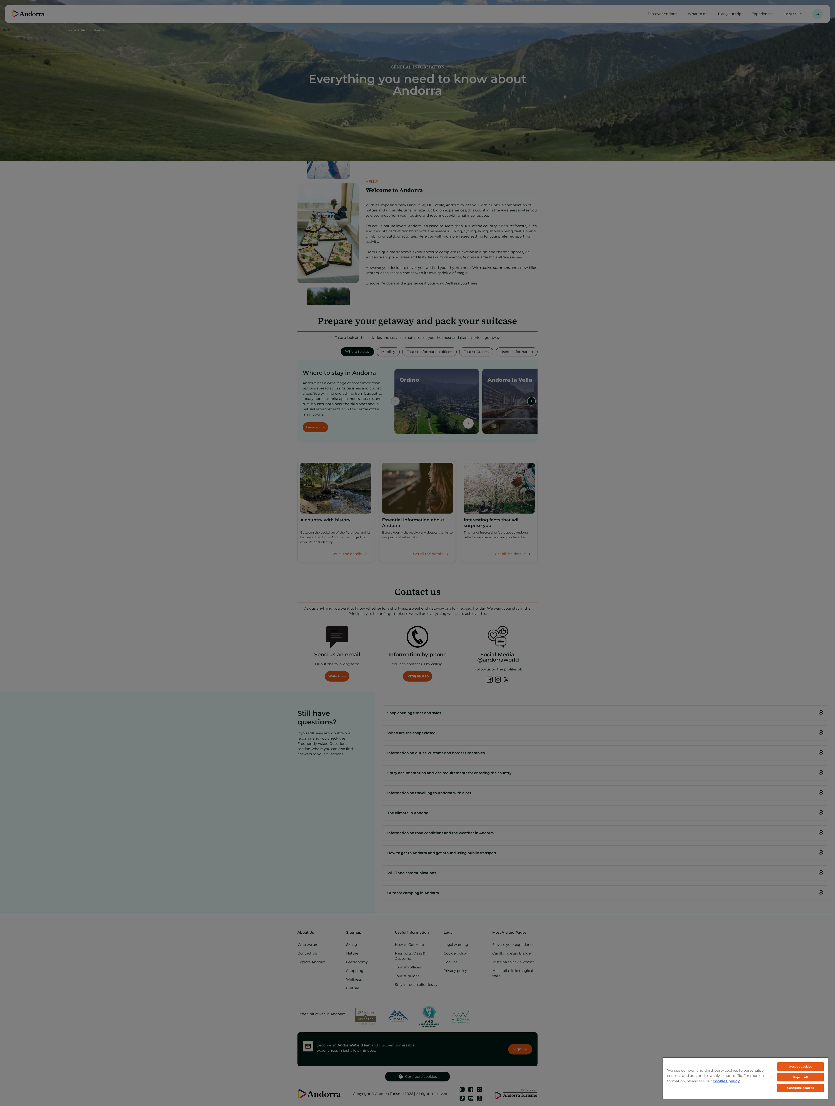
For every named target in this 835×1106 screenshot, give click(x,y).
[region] (745, 1078)
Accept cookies (800, 1066)
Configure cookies (800, 1087)
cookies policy (726, 1081)
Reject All (800, 1077)
